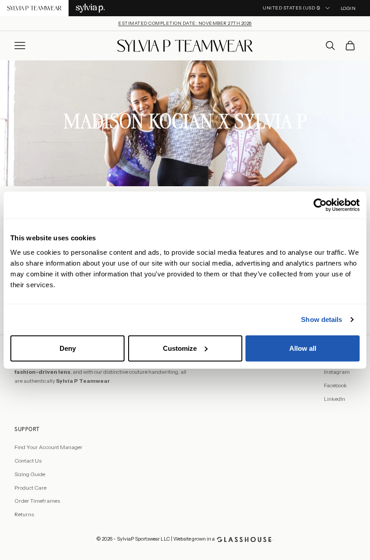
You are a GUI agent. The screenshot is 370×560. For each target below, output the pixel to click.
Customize (180, 348)
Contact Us (28, 460)
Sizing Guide (29, 474)
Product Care (30, 487)
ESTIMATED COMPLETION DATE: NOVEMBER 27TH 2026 (185, 23)
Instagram (337, 371)
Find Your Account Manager (48, 447)
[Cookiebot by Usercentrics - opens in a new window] (320, 205)
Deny (68, 348)
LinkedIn (334, 398)
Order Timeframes (37, 500)
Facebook (335, 385)
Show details (321, 319)
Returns (24, 514)
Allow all (302, 348)
